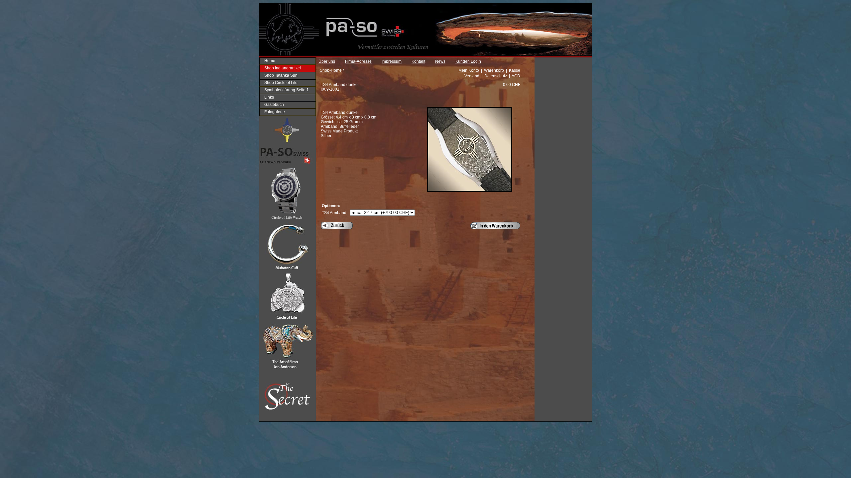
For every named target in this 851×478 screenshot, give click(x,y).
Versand (471, 76)
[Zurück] (337, 225)
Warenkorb (494, 70)
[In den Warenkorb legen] (495, 225)
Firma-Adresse (358, 61)
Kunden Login (468, 61)
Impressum (392, 61)
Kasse (514, 70)
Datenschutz (495, 76)
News (440, 61)
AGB (516, 76)
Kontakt (418, 61)
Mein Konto (468, 70)
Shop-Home (331, 70)
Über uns (326, 61)
